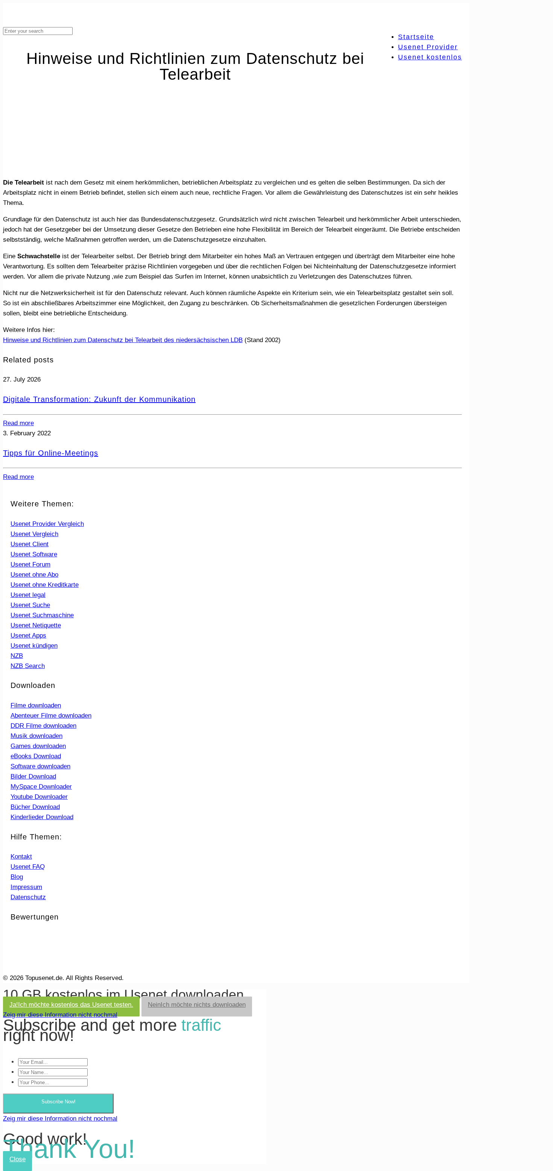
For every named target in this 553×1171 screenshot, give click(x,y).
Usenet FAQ (28, 866)
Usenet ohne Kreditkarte (45, 584)
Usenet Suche (30, 605)
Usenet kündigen (34, 645)
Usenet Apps (28, 635)
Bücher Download (35, 806)
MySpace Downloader (41, 786)
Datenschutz (28, 897)
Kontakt (21, 856)
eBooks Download (36, 756)
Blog (17, 876)
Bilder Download (33, 776)
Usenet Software (34, 554)
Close (17, 1159)
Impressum (26, 887)
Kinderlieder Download (42, 817)
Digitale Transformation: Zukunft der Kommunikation (99, 399)
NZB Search (28, 666)
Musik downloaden (36, 735)
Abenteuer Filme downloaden (51, 715)
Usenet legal (28, 594)
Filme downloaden (36, 705)
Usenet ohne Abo (34, 574)
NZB (17, 655)
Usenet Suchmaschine (42, 615)
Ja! (71, 1004)
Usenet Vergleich (34, 534)
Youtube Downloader (39, 796)
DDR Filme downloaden (43, 725)
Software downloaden (40, 766)
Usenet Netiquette (36, 625)
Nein (197, 1004)
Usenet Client (30, 544)
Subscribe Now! (58, 1101)
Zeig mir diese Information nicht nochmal (60, 1014)
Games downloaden (38, 746)
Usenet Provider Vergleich (47, 523)
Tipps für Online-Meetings (50, 453)
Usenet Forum (30, 564)
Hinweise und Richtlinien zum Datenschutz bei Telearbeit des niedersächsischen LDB (123, 340)
